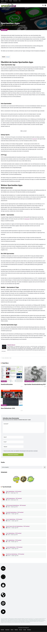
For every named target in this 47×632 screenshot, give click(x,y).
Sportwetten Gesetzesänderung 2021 (35, 384)
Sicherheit (2, 629)
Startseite (3, 25)
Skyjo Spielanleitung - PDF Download (13, 491)
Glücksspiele (15, 0)
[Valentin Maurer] (4, 349)
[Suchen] (44, 467)
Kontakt (2, 0)
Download (34, 138)
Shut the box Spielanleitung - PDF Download (15, 554)
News (19, 0)
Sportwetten (14, 25)
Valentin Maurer (11, 345)
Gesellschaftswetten (7, 384)
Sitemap (12, 629)
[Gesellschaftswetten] (12, 374)
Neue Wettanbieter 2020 (8, 408)
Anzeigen (7, 56)
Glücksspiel (26, 218)
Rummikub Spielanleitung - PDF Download (14, 512)
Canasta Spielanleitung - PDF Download (14, 547)
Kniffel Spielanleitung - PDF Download (14, 498)
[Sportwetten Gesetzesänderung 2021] (35, 374)
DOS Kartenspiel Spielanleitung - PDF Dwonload (16, 505)
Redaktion (16, 629)
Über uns (20, 629)
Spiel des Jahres (3, 2)
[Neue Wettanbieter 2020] (12, 398)
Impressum (29, 629)
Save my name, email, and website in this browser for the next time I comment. (21, 451)
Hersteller (6, 0)
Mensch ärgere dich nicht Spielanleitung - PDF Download (17, 526)
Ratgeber (10, 0)
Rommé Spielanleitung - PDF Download (14, 519)
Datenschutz (7, 629)
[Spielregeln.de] (11, 6)
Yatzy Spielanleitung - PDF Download (13, 533)
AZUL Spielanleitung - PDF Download (13, 540)
